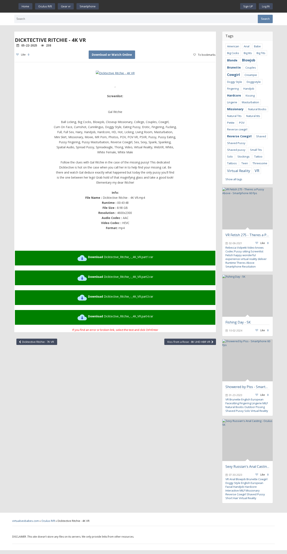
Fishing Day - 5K (238, 322)
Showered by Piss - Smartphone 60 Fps (247, 386)
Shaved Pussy (236, 143)
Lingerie (232, 102)
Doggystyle (254, 82)
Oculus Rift (45, 6)
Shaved (261, 136)
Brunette (234, 67)
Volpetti (242, 247)
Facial (229, 487)
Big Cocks (233, 53)
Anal (246, 46)
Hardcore (234, 95)
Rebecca (230, 247)
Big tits (248, 53)
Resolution (249, 266)
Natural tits (253, 116)
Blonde (232, 60)
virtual (245, 259)
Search (265, 18)
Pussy (238, 251)
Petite (230, 123)
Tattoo (258, 156)
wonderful (249, 255)
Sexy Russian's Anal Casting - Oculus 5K (247, 466)
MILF (265, 403)
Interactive (232, 490)
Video (251, 247)
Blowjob (248, 60)
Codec (229, 251)
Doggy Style (234, 82)
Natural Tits (234, 116)
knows (259, 247)
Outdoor (249, 407)
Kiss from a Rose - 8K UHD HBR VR (189, 342)
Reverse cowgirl (237, 129)
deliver (262, 259)
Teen (244, 163)
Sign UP (248, 6)
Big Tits (261, 53)
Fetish (229, 255)
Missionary (235, 109)
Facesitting (232, 403)
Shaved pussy (236, 150)
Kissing (250, 95)
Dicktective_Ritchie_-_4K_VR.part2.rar (120, 277)
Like (25, 54)
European (257, 399)
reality (253, 259)
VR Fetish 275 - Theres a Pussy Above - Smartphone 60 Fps (247, 235)
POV (242, 123)
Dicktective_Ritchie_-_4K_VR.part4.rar (120, 316)
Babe (257, 46)
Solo (230, 156)
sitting (246, 251)
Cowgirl (233, 74)
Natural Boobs (257, 109)
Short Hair (231, 498)
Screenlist (257, 251)
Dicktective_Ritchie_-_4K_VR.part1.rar (120, 257)
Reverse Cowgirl (239, 136)
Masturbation (250, 102)
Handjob (248, 88)
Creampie (251, 75)
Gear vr (66, 6)
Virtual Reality (238, 170)
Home (25, 6)
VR (257, 170)
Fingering (233, 88)
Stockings (243, 156)
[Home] (170, 6)
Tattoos (232, 163)
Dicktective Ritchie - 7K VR (37, 342)
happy (238, 255)
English (245, 399)
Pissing (260, 407)
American (233, 46)
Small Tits (256, 150)
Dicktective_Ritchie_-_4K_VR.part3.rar (120, 296)
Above (250, 263)
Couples (250, 67)
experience (232, 259)
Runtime (230, 263)
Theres (241, 263)
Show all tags (233, 179)
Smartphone (88, 6)
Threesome (260, 163)
